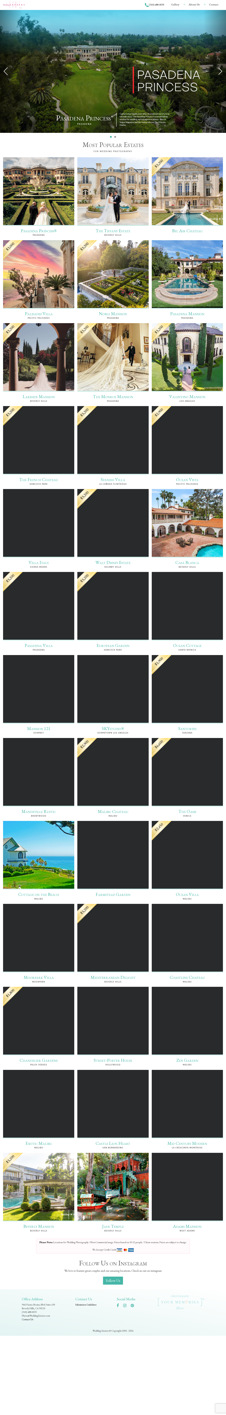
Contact (213, 4)
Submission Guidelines (86, 1304)
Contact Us (27, 1319)
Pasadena (84, 124)
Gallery (175, 4)
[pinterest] (134, 1306)
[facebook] (119, 1306)
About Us (194, 4)
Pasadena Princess (84, 118)
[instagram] (126, 1306)
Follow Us (113, 1280)
